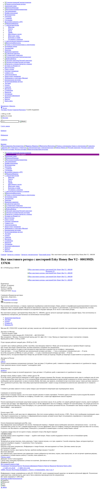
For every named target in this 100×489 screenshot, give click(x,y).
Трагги (10, 29)
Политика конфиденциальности (11, 478)
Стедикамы (8, 20)
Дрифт (10, 32)
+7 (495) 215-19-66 (9, 468)
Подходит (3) (50, 271)
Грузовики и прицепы (15, 39)
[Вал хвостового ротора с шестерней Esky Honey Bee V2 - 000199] (50, 269)
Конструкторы (9, 67)
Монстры (11, 27)
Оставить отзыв (6, 433)
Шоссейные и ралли (15, 34)
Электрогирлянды (11, 74)
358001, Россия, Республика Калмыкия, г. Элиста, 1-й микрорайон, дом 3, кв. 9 (27, 470)
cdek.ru (3, 361)
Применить (4, 106)
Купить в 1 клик (6, 287)
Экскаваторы (9, 48)
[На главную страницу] (6, 112)
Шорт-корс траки (14, 36)
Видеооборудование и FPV (14, 22)
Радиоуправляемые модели (14, 81)
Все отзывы (5, 464)
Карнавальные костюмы (13, 80)
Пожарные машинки (11, 51)
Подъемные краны (11, 46)
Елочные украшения (11, 71)
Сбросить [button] (12, 106)
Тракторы (8, 50)
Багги (10, 30)
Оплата (7, 321)
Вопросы (9, 325)
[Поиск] (22, 121)
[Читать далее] (5, 457)
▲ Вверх (4, 487)
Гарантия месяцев (10, 300)
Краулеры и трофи (14, 37)
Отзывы (8, 323)
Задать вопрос (6, 437)
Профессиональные (11, 13)
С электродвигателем (12, 25)
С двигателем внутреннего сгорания (17, 41)
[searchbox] (10, 121)
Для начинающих (10, 11)
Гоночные (8, 16)
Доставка (8, 319)
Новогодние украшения (13, 76)
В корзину (7, 285)
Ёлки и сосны (9, 69)
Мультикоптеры (10, 15)
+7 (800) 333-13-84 (23, 468)
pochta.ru (4, 370)
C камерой (8, 18)
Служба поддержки (32, 110)
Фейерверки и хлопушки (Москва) (16, 78)
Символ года (9, 73)
